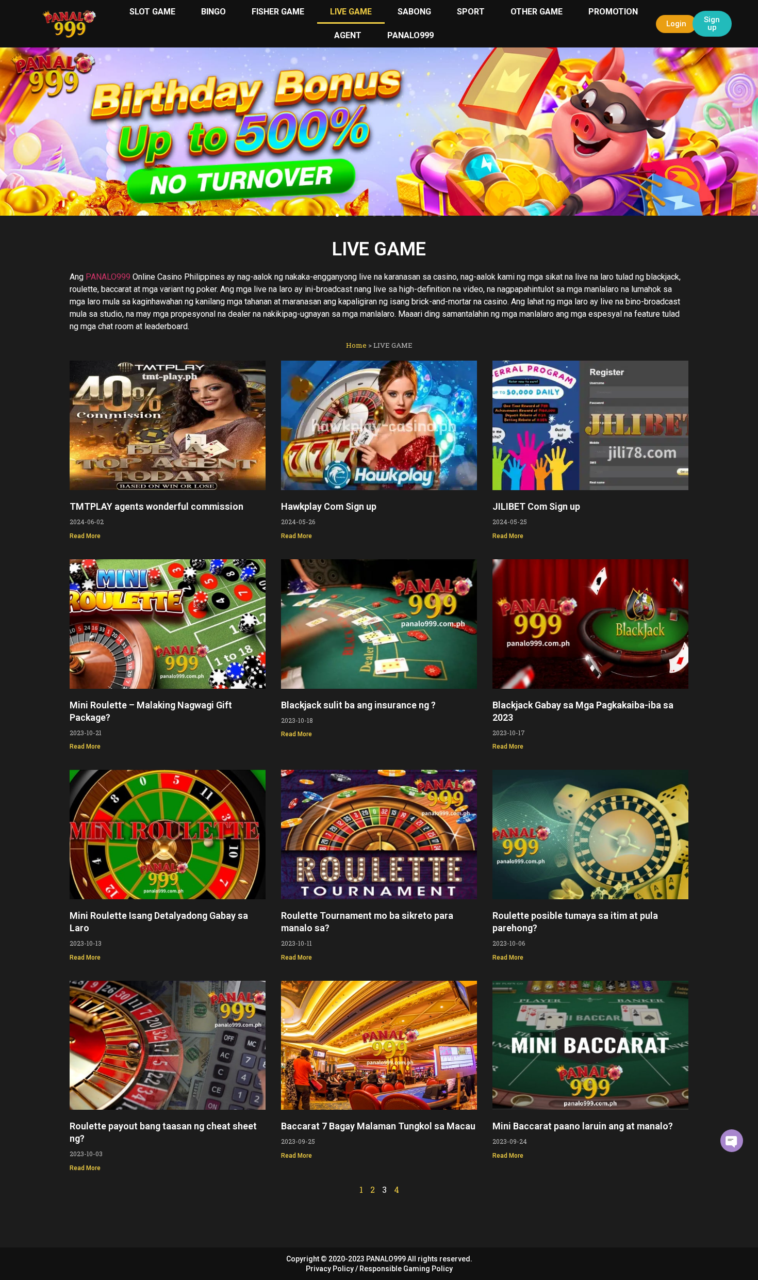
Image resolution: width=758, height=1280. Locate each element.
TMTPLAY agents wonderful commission (156, 506)
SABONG (414, 12)
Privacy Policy (330, 1269)
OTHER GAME (536, 12)
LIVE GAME (351, 12)
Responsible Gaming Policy (406, 1269)
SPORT (471, 12)
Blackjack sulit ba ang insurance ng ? (358, 705)
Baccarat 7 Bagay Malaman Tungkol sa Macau (378, 1126)
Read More (85, 536)
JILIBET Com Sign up (536, 506)
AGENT (347, 35)
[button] (11, 129)
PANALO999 (410, 35)
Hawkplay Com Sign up (328, 506)
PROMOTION (613, 12)
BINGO (213, 12)
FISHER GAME (278, 12)
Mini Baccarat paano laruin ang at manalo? (582, 1126)
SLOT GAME (152, 12)
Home (356, 345)
